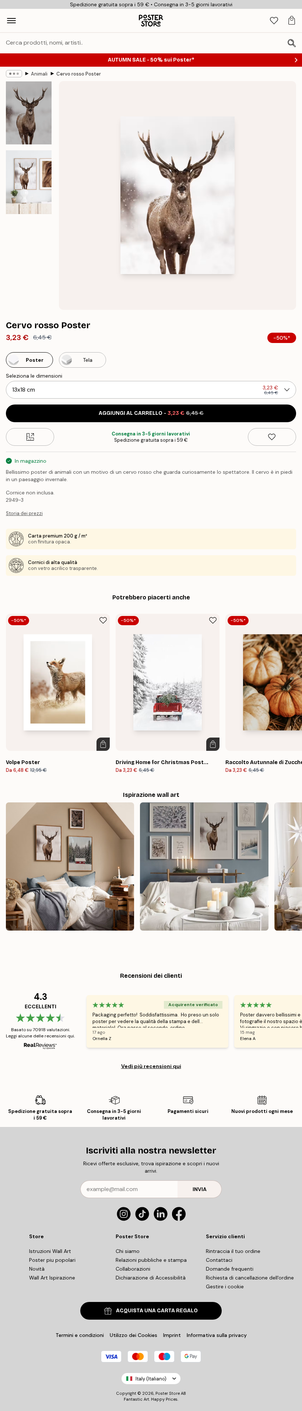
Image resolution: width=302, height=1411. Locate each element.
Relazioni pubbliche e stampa (151, 1260)
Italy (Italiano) (151, 1379)
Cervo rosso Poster (78, 74)
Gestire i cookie (225, 1286)
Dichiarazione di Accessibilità (151, 1277)
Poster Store (167, 1393)
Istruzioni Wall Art (50, 1251)
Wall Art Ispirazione (52, 1277)
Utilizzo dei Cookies (133, 1335)
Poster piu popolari (52, 1260)
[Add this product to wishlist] (272, 437)
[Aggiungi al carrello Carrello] (103, 744)
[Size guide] (30, 437)
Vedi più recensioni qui (151, 1066)
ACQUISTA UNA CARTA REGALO (157, 1310)
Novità (37, 1268)
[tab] (274, 20)
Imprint (172, 1335)
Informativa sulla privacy (217, 1335)
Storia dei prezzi (24, 513)
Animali (39, 74)
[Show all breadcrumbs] (14, 73)
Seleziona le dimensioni (34, 375)
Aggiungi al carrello (151, 413)
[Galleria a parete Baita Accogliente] (70, 866)
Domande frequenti (229, 1268)
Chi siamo (128, 1251)
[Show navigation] (11, 21)
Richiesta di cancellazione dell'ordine (250, 1277)
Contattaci (219, 1260)
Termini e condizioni (80, 1335)
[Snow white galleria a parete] (204, 866)
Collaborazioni (133, 1268)
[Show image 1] (29, 113)
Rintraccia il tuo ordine (233, 1251)
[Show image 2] (29, 182)
